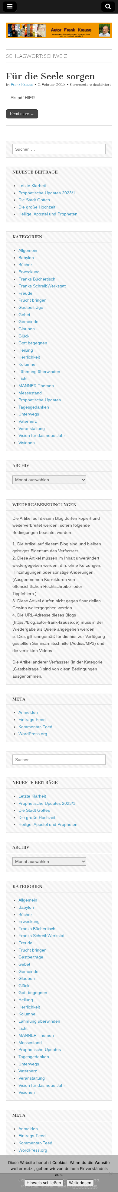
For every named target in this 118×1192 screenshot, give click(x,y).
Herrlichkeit (29, 357)
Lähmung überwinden (39, 371)
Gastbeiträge (30, 307)
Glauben (26, 328)
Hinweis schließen (44, 1182)
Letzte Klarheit (32, 185)
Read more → (22, 113)
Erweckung (29, 271)
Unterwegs (28, 414)
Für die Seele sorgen (50, 76)
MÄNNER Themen (36, 385)
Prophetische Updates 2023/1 (46, 192)
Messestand (30, 393)
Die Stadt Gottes (34, 199)
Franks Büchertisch (36, 279)
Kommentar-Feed (35, 726)
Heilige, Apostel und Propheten (47, 214)
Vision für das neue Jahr (41, 435)
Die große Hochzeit (36, 207)
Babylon (26, 257)
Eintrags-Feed (32, 719)
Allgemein (27, 250)
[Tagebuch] (59, 27)
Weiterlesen (80, 1182)
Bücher (25, 264)
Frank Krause (22, 84)
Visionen (26, 442)
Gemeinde (28, 321)
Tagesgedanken (33, 407)
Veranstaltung (31, 428)
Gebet (24, 314)
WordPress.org (32, 733)
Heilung (25, 350)
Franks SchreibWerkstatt (42, 286)
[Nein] (110, 1174)
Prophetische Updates (39, 399)
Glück (23, 336)
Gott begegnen (32, 342)
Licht (23, 378)
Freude (25, 293)
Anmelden (28, 712)
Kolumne (26, 364)
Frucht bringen (32, 300)
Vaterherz (27, 421)
